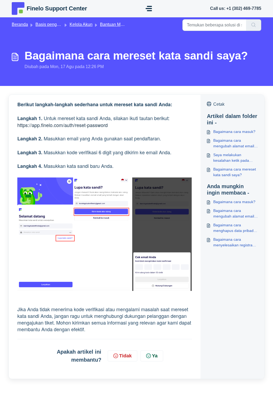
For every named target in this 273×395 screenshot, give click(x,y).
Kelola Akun (81, 24)
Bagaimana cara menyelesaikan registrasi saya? (234, 242)
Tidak (125, 355)
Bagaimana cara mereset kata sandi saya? (234, 172)
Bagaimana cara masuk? (234, 131)
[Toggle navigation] (148, 8)
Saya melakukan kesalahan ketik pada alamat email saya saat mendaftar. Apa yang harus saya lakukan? (232, 158)
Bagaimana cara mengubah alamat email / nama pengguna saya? (234, 143)
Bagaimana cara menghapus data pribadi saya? (233, 228)
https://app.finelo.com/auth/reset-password (62, 124)
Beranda (20, 24)
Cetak (218, 104)
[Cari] (253, 25)
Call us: (235, 8)
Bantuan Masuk (115, 24)
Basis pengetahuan (53, 24)
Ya (155, 355)
